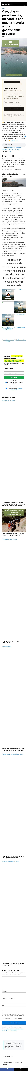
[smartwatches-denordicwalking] (20, 333)
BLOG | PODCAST (8, 1056)
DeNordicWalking (7, 4)
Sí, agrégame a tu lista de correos (12, 1018)
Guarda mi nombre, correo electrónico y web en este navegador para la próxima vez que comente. (13, 1015)
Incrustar (17, 149)
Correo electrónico (8, 998)
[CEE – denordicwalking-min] (14, 57)
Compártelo (7, 1069)
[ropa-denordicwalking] (20, 307)
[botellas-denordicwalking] (20, 320)
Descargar (11, 149)
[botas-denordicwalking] (8, 295)
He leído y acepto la (14, 388)
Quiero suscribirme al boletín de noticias (15, 383)
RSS (10, 151)
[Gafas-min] (20, 345)
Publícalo (21, 1069)
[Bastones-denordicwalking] (20, 295)
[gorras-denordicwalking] (8, 333)
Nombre (4, 991)
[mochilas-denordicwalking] (8, 345)
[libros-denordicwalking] (8, 320)
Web (3, 1005)
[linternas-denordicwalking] (8, 307)
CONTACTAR (14, 140)
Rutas (3, 8)
